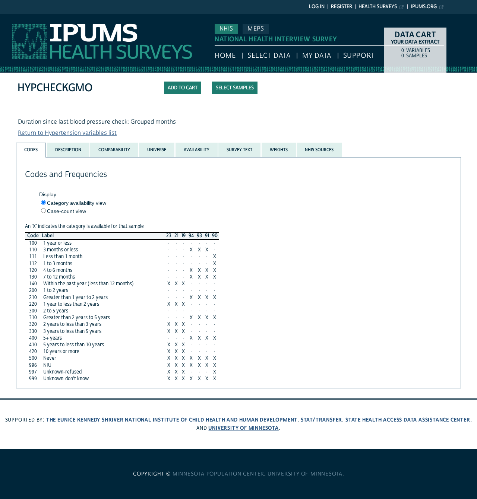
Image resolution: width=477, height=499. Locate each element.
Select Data (268, 55)
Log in (317, 6)
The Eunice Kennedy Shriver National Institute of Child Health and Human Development (171, 419)
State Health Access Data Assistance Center (407, 419)
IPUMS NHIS (16, 18)
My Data (316, 55)
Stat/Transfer (321, 419)
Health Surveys (377, 6)
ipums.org (424, 6)
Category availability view (76, 203)
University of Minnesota (243, 428)
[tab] (31, 150)
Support (359, 55)
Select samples (235, 88)
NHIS (226, 28)
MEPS (255, 28)
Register (341, 6)
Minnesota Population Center (219, 474)
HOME (225, 55)
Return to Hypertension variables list (67, 133)
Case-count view (66, 211)
